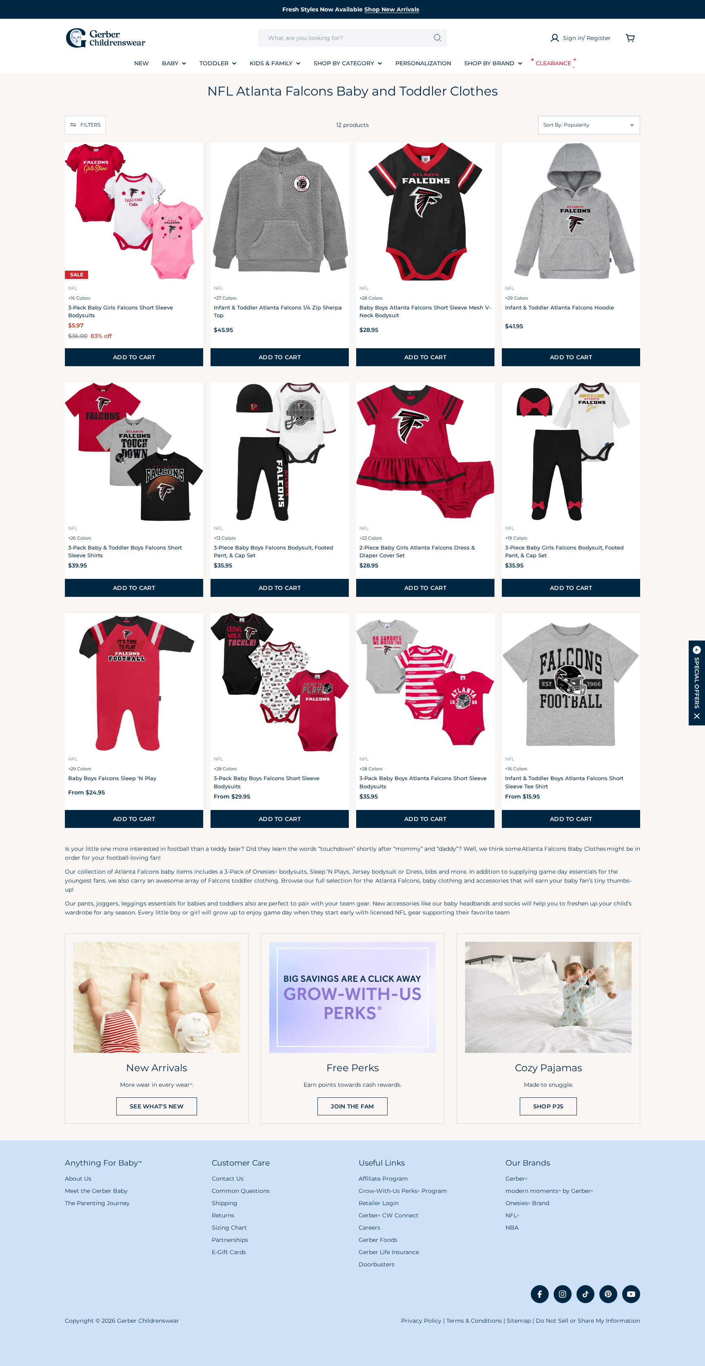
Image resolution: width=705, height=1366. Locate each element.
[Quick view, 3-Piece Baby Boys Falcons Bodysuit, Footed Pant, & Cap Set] (338, 400)
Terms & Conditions (474, 1320)
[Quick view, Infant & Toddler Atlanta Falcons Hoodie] (629, 160)
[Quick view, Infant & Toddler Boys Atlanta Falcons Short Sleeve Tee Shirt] (629, 630)
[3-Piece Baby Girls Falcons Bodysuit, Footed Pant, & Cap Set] (571, 452)
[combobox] (352, 38)
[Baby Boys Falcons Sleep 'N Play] (134, 682)
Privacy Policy (421, 1320)
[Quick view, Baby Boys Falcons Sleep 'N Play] (192, 630)
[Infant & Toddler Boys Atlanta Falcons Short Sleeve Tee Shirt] (571, 682)
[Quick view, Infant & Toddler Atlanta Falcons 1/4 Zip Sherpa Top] (338, 160)
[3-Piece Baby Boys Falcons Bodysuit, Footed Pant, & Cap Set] (280, 452)
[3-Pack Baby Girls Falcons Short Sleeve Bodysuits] (134, 211)
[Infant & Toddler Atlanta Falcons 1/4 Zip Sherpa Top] (280, 211)
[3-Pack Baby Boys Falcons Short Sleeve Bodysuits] (280, 682)
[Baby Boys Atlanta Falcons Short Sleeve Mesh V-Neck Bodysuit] (425, 211)
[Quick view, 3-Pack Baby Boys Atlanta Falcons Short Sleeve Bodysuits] (483, 630)
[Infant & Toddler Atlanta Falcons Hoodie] (571, 211)
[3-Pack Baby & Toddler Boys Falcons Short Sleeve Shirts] (134, 452)
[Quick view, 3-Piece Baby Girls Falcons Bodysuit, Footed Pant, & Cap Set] (629, 400)
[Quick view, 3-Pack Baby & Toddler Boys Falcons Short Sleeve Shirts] (192, 400)
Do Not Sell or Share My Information (588, 1320)
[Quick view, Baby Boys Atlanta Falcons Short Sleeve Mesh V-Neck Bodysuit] (483, 160)
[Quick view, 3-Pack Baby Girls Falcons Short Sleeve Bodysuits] (192, 160)
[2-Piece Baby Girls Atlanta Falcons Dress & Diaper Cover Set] (425, 452)
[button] (85, 125)
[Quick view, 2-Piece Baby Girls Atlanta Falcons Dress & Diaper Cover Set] (483, 400)
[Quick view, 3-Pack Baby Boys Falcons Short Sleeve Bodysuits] (338, 630)
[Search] (437, 38)
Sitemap (519, 1320)
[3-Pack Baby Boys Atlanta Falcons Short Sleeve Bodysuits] (425, 682)
